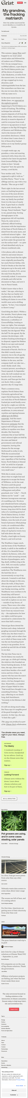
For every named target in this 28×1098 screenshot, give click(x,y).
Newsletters (4, 1061)
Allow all (14, 1090)
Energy (3, 1020)
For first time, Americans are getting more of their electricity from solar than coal (13, 910)
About (3, 1040)
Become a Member (6, 1065)
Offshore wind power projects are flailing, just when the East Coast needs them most (13, 978)
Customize (13, 1094)
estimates (13, 424)
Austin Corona (5, 983)
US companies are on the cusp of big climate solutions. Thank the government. (13, 966)
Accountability (5, 1026)
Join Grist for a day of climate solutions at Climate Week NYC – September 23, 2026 (13, 954)
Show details (19, 1085)
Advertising (4, 1067)
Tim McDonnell (5, 31)
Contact (3, 1044)
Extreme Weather (5, 1028)
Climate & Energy (13, 843)
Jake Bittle (4, 971)
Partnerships (4, 1049)
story (7, 722)
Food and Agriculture (6, 1030)
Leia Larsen (4, 883)
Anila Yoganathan (5, 893)
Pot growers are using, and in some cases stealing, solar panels (13, 836)
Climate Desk (11, 724)
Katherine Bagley (8, 946)
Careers (3, 1046)
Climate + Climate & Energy (20, 39)
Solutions (3, 1024)
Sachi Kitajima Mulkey (7, 903)
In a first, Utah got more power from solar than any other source (13, 878)
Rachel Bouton (5, 959)
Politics (3, 1022)
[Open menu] (25, 3)
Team (2, 1042)
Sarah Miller (4, 843)
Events (3, 1063)
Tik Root (3, 915)
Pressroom (4, 1051)
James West (17, 53)
